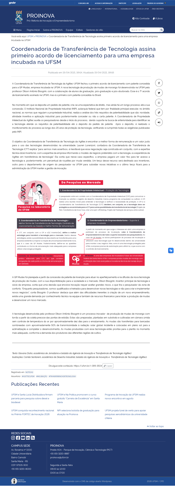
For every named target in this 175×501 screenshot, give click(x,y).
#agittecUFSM (28, 376)
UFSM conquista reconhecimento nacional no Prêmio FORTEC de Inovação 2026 (32, 412)
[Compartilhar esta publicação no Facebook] (159, 83)
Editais (79, 29)
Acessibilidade (126, 9)
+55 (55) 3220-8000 (21, 468)
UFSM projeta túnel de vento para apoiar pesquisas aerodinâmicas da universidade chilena (126, 414)
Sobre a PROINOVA (53, 29)
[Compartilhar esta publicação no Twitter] (159, 93)
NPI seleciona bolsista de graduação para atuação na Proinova (78, 412)
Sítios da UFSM (142, 9)
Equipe (69, 29)
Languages (96, 9)
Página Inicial (33, 29)
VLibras (159, 18)
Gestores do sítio (94, 29)
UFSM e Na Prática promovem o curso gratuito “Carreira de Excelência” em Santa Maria (78, 398)
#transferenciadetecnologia (62, 376)
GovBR (12, 3)
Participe (122, 3)
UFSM (155, 481)
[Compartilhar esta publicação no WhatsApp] (159, 102)
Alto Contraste (142, 18)
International (111, 9)
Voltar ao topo (156, 426)
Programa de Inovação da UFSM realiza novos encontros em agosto (125, 396)
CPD (162, 481)
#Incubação (41, 376)
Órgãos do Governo (155, 3)
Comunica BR (83, 3)
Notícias (29, 372)
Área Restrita (158, 9)
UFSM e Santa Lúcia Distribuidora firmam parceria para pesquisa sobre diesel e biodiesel (32, 398)
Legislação (137, 3)
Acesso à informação (104, 3)
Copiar (109, 365)
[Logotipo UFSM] (19, 16)
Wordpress (107, 481)
